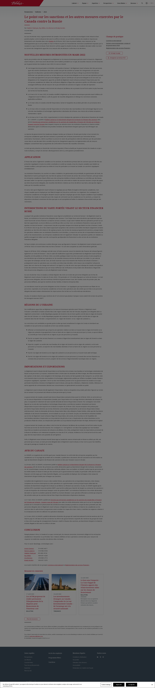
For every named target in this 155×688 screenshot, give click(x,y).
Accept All (131, 684)
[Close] (152, 685)
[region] (77, 685)
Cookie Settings (106, 684)
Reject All (118, 684)
